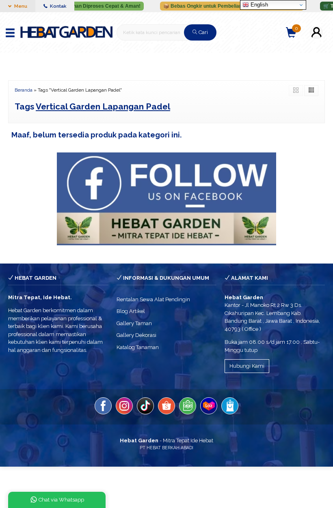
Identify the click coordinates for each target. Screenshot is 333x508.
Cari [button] (202, 32)
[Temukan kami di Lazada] (208, 407)
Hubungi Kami (246, 366)
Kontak (57, 6)
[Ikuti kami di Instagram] (124, 407)
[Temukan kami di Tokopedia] (187, 407)
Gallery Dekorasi (136, 335)
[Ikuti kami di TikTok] (145, 407)
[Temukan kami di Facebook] (103, 407)
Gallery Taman (134, 323)
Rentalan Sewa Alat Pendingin (153, 299)
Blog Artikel (131, 311)
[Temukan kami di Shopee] (166, 407)
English (258, 5)
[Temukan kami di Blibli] (229, 407)
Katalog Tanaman (138, 347)
